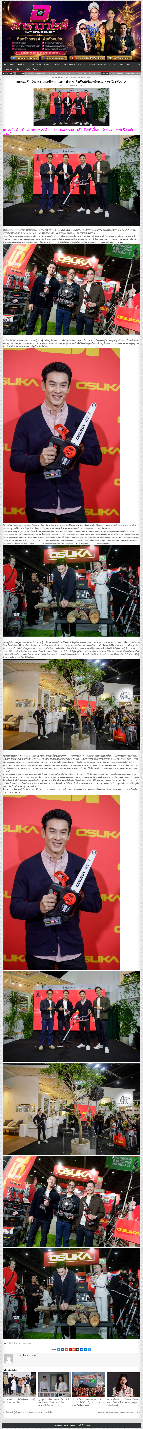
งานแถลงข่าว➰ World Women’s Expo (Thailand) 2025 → (118, 1412)
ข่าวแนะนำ (84, 77)
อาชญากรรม (8, 69)
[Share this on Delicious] (89, 1349)
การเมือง (56, 64)
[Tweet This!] (58, 1349)
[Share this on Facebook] (62, 1349)
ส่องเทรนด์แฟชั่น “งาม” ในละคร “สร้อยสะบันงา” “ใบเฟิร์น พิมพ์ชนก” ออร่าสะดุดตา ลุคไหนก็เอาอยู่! (122, 1402)
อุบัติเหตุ (17, 69)
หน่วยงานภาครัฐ (125, 64)
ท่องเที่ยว (92, 64)
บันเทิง (32, 64)
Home (5, 64)
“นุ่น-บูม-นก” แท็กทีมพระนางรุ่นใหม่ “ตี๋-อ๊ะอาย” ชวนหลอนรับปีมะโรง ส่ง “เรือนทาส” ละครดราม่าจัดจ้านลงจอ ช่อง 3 (54, 1402)
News (53, 77)
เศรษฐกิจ (27, 69)
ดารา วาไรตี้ (64, 85)
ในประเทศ (36, 69)
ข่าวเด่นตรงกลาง (75, 77)
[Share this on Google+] (66, 1349)
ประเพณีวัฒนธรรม (104, 64)
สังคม (39, 64)
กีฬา (64, 64)
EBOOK (12, 64)
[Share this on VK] (77, 1349)
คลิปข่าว (72, 64)
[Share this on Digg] (81, 1349)
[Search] (139, 64)
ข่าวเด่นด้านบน (65, 77)
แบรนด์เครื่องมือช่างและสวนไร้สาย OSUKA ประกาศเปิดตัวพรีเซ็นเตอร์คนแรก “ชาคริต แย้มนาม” (71, 81)
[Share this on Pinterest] (70, 1349)
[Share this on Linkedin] (85, 1349)
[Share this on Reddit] (74, 1349)
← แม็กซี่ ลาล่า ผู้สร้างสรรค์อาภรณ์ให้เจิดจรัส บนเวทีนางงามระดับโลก (28, 1412)
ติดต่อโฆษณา (21, 64)
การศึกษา (47, 64)
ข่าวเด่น (57, 77)
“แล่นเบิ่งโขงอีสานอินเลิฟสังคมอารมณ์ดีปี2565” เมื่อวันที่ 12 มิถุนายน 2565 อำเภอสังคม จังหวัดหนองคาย (88, 1402)
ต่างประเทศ (81, 64)
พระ (115, 64)
